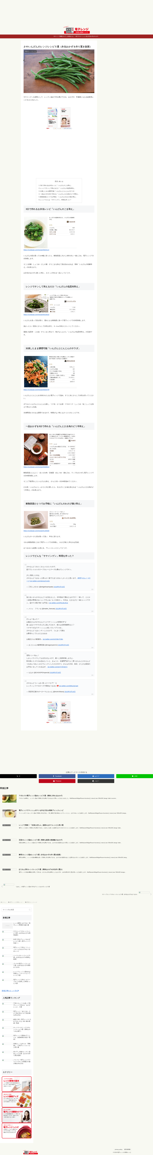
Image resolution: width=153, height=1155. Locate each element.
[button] (96, 781)
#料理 (79, 578)
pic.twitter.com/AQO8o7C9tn (53, 639)
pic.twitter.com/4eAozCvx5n (40, 581)
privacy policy (118, 1149)
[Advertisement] (53, 12)
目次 (56, 181)
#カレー (85, 578)
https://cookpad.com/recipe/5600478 (36, 390)
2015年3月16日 (70, 692)
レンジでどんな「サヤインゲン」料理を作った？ (55, 200)
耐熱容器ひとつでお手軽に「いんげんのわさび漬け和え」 (58, 197)
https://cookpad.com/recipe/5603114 (36, 250)
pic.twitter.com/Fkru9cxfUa (58, 603)
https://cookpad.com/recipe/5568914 (36, 467)
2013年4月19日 (61, 609)
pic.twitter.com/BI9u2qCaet (68, 686)
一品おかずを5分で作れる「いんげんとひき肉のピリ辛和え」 (59, 194)
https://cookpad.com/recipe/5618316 (36, 315)
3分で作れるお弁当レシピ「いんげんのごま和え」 (56, 185)
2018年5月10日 (59, 587)
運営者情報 (127, 1149)
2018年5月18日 (55, 672)
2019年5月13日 (63, 645)
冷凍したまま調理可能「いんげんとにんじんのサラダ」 (58, 191)
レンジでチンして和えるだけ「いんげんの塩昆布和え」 (58, 188)
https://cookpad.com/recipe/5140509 (36, 531)
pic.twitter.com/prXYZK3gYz (57, 667)
